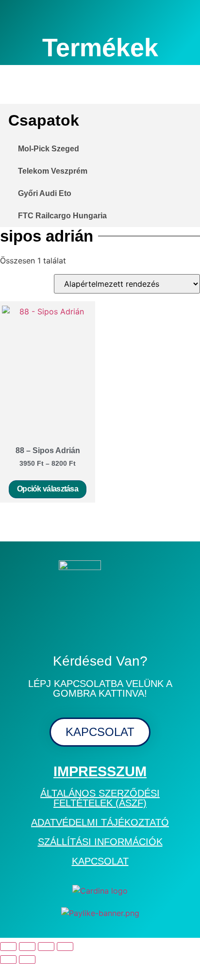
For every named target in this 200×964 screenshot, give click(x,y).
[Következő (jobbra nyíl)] (27, 959)
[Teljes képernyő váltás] (27, 946)
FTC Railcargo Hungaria (62, 216)
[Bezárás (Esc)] (65, 946)
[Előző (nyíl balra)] (8, 959)
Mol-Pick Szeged (48, 149)
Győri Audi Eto (44, 193)
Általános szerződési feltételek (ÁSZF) (100, 798)
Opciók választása (47, 489)
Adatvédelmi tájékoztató (100, 822)
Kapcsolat (100, 861)
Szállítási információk (100, 841)
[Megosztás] (46, 946)
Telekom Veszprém (52, 171)
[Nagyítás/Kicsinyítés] (8, 946)
